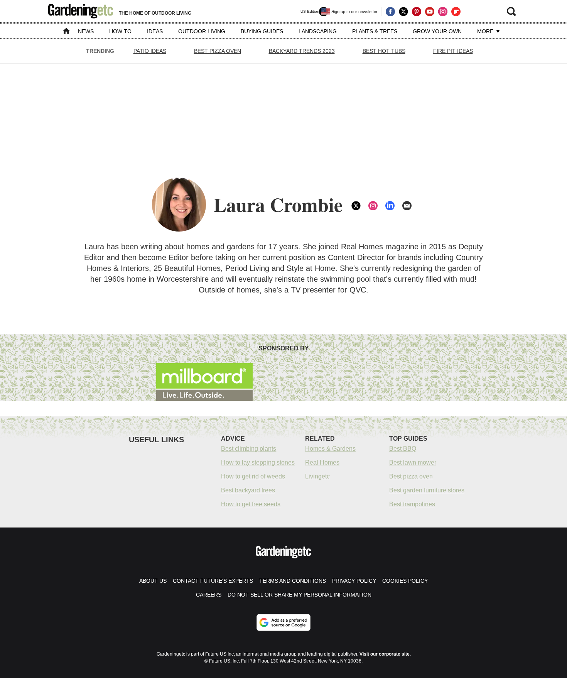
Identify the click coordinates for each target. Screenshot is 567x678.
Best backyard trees (248, 490)
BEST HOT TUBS (384, 51)
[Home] (66, 32)
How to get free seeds (250, 504)
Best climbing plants (248, 448)
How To (120, 31)
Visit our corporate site (384, 654)
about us (153, 581)
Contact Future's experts (213, 581)
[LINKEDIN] (389, 205)
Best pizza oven (411, 476)
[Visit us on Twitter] (403, 11)
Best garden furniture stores (426, 490)
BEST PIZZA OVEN (217, 51)
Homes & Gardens (330, 448)
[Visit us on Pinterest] (416, 11)
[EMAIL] (406, 205)
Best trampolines (412, 504)
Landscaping (318, 31)
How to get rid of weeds (253, 476)
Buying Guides (262, 31)
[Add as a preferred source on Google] (283, 622)
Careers (208, 595)
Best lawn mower (412, 462)
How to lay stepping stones (258, 462)
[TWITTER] (356, 205)
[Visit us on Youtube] (429, 11)
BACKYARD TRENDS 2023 (302, 51)
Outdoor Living (201, 31)
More (486, 31)
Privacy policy (354, 581)
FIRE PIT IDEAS (453, 51)
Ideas (155, 31)
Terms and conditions (292, 581)
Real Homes (322, 462)
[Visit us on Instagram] (442, 11)
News (86, 31)
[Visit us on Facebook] (390, 11)
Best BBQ (402, 448)
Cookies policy (405, 581)
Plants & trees (374, 31)
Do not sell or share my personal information (299, 595)
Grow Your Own (437, 31)
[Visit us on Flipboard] (456, 11)
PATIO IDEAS (149, 51)
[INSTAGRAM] (372, 205)
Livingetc (317, 476)
